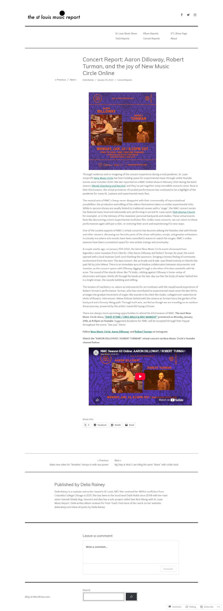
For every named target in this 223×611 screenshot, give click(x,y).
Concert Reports (151, 38)
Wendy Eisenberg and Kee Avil (108, 186)
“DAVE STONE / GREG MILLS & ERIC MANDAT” (131, 317)
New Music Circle (103, 178)
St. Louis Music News (126, 33)
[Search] (131, 597)
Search (86, 590)
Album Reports (150, 33)
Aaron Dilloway (120, 331)
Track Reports (122, 38)
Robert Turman (143, 331)
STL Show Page (179, 33)
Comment (168, 569)
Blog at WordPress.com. (38, 597)
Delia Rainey (88, 80)
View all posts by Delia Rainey (88, 507)
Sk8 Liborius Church (184, 212)
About (174, 38)
